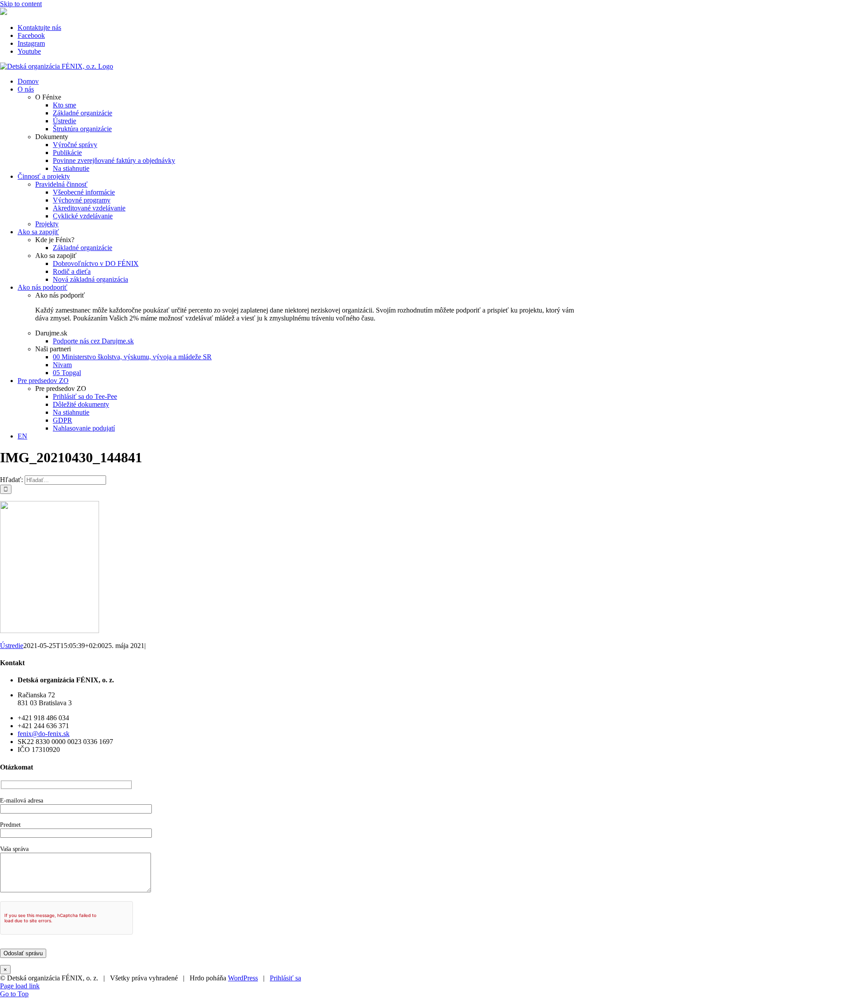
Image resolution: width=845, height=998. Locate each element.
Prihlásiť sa (285, 978)
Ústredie (11, 645)
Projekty (47, 224)
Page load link (20, 986)
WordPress (243, 978)
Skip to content (21, 3)
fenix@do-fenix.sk (44, 733)
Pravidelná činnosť (61, 184)
